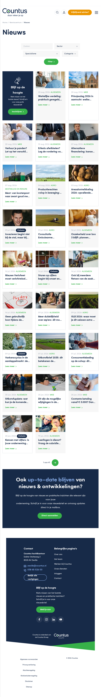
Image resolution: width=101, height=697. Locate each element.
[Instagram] (46, 619)
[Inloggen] (64, 12)
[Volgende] (55, 462)
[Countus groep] (61, 637)
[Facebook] (39, 619)
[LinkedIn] (53, 619)
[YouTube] (61, 619)
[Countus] (15, 12)
